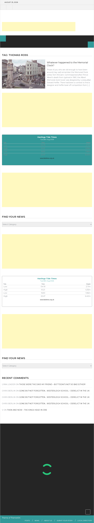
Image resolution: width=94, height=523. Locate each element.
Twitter (9, 7)
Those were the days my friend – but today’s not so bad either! (52, 384)
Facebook (3, 7)
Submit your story (65, 520)
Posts (27, 520)
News (37, 520)
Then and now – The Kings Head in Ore (27, 410)
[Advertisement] (38, 26)
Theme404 (15, 518)
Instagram (15, 7)
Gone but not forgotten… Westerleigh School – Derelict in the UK (54, 391)
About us (48, 520)
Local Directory (84, 520)
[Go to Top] (87, 511)
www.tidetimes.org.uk (47, 158)
